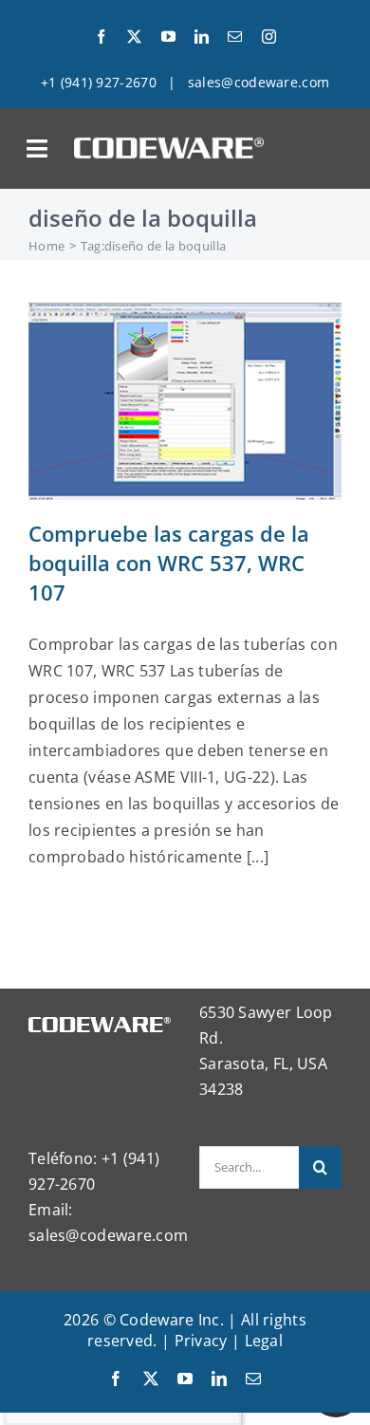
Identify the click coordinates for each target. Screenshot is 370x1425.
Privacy (201, 1340)
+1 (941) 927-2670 (99, 82)
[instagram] (269, 36)
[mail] (235, 36)
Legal (264, 1340)
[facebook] (101, 36)
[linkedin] (201, 36)
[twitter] (134, 36)
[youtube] (168, 36)
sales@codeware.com (258, 82)
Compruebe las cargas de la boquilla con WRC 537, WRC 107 (168, 562)
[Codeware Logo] (169, 144)
